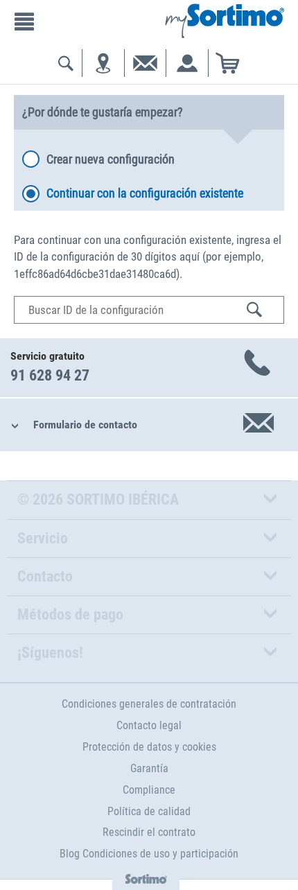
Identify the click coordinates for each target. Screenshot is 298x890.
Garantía (149, 768)
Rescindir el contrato (149, 832)
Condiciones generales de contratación (149, 703)
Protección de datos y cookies (149, 746)
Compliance (149, 789)
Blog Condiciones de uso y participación (149, 853)
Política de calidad (149, 811)
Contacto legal (149, 725)
